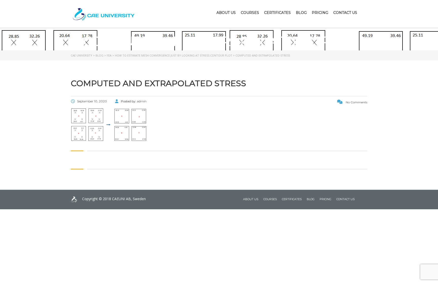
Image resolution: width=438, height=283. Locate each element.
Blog (301, 12)
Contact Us (345, 12)
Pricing (320, 12)
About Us (226, 12)
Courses (250, 12)
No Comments (356, 102)
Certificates (277, 12)
